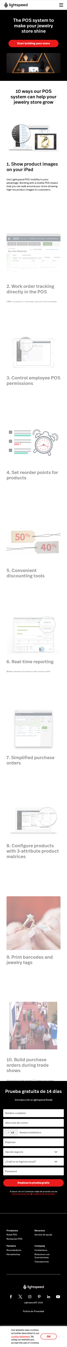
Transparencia (41, 1261)
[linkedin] (48, 1296)
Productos (12, 1230)
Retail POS (12, 1234)
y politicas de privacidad (44, 1194)
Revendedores (14, 1250)
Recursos (39, 1230)
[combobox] (10, 1132)
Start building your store (33, 43)
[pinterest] (39, 1296)
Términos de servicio (21, 1194)
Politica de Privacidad (33, 1311)
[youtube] (58, 1296)
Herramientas (13, 1254)
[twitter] (20, 1296)
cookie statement (20, 1336)
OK (49, 1336)
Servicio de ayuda (43, 1234)
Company (39, 1246)
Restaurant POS (14, 1239)
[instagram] (30, 1296)
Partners (11, 1246)
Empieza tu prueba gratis (33, 1183)
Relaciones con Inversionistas (42, 1256)
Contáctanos (40, 1250)
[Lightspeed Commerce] (15, 5)
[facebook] (11, 1296)
